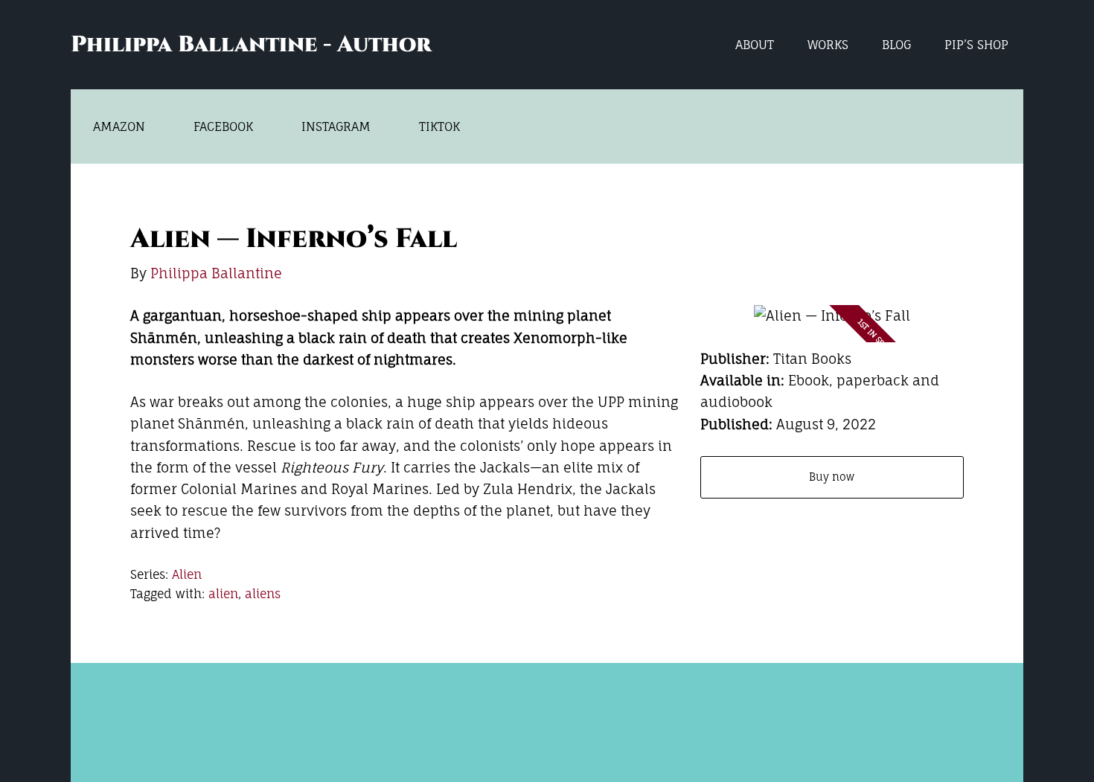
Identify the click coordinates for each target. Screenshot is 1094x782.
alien (223, 593)
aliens (263, 593)
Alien (187, 574)
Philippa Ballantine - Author (251, 45)
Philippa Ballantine (216, 273)
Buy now (831, 476)
